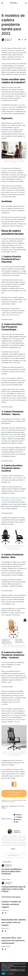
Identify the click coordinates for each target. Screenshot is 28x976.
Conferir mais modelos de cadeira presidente (14, 793)
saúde (9, 132)
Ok (3, 973)
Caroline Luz (8, 39)
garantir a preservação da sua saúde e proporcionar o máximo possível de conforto (13, 500)
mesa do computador (7, 436)
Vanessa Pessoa (5, 946)
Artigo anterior (7, 862)
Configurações (11, 973)
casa (6, 806)
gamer (14, 478)
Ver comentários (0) (13, 855)
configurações (13, 969)
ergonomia (12, 806)
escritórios (4, 170)
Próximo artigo (5, 879)
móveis (4, 808)
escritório (20, 806)
